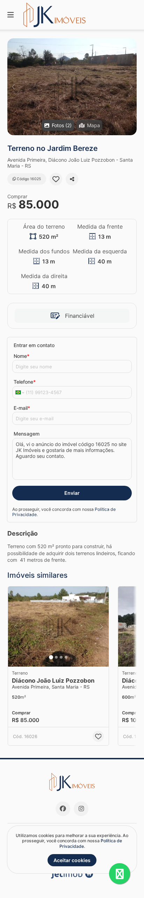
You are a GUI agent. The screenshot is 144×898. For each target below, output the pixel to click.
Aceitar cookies (72, 860)
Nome (21, 356)
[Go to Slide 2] (56, 657)
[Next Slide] (131, 86)
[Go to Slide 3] (61, 657)
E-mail (22, 408)
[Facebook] (63, 808)
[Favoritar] (56, 179)
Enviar (72, 493)
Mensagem (26, 434)
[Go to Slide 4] (66, 657)
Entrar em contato (34, 345)
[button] (72, 86)
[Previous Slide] (13, 86)
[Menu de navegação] (10, 15)
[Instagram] (81, 808)
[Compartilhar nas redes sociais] (72, 179)
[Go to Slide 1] (51, 657)
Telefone (25, 382)
